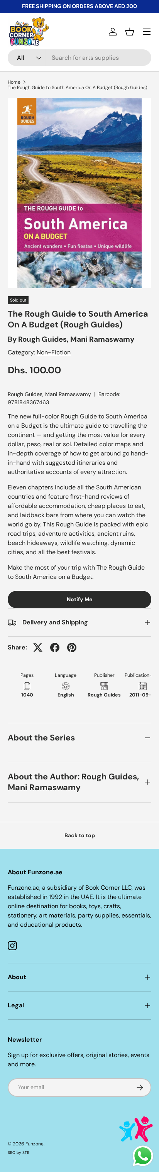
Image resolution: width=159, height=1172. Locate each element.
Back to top (79, 835)
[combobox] (79, 57)
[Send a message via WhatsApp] (143, 1156)
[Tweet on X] (37, 647)
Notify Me (79, 599)
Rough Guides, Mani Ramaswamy (76, 339)
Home (14, 82)
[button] (129, 31)
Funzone (34, 1144)
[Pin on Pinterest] (71, 647)
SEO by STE (18, 1152)
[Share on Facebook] (54, 647)
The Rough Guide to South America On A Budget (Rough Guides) (77, 87)
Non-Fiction (54, 352)
